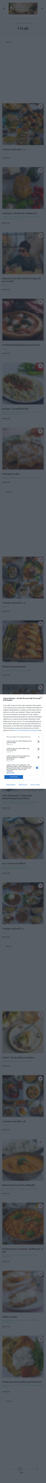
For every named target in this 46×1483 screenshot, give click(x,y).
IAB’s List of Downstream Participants (25, 730)
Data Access (23, 785)
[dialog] (23, 741)
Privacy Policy (35, 785)
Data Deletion (11, 785)
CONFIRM (14, 777)
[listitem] (23, 737)
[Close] (42, 698)
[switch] (37, 742)
